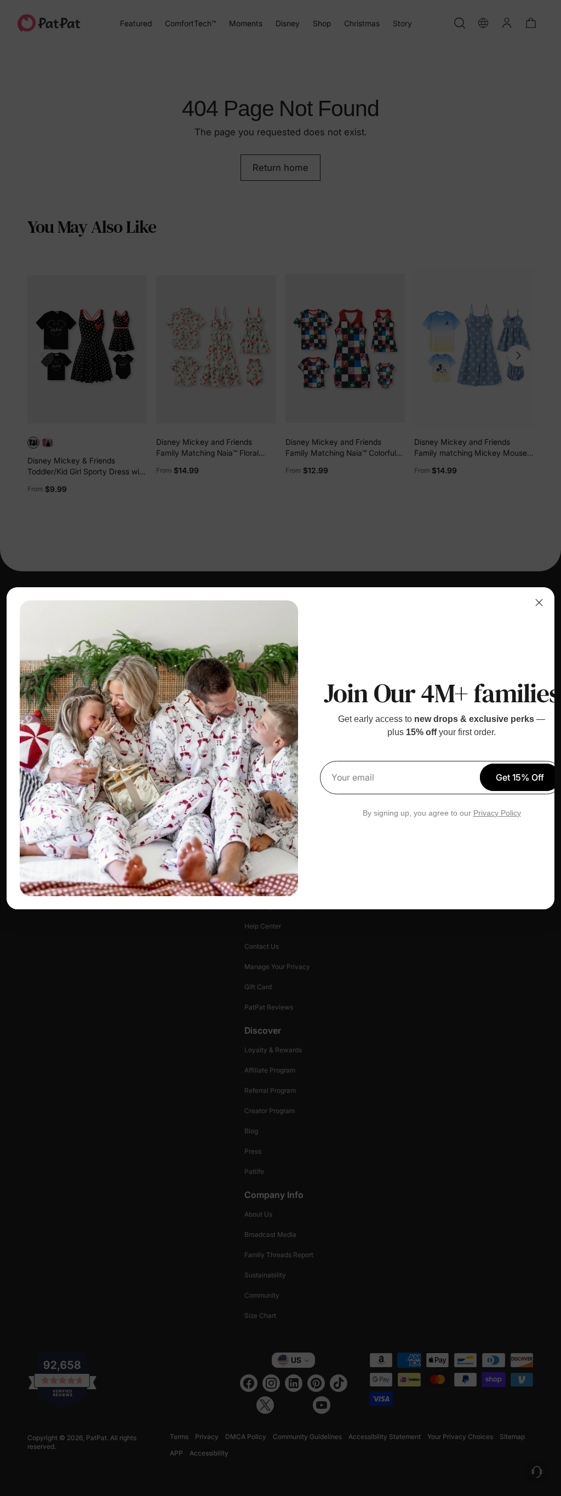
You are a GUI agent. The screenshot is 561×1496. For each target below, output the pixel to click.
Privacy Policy (497, 813)
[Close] (539, 602)
